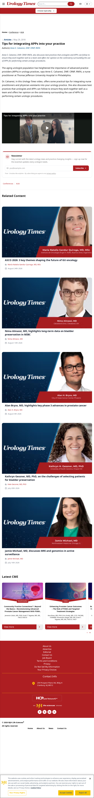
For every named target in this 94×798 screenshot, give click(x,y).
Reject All (83, 793)
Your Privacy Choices (47, 669)
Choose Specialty (44, 11)
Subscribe (80, 168)
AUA (18, 183)
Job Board (47, 658)
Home (4, 32)
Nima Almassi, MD (15, 339)
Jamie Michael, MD (15, 558)
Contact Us (47, 655)
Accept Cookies (66, 793)
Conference (13, 32)
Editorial (47, 652)
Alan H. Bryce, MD (15, 410)
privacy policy (51, 173)
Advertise (47, 649)
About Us (47, 646)
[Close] (90, 778)
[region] (47, 786)
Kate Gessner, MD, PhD (17, 484)
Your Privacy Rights (17, 793)
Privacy (47, 663)
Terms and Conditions (47, 661)
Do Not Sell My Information (47, 666)
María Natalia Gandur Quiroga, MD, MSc (24, 264)
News (51, 728)
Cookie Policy (36, 788)
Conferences (8, 183)
